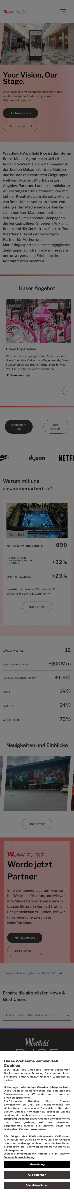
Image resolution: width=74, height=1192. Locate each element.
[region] (37, 1121)
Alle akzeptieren (37, 1185)
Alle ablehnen (37, 1175)
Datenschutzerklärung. (19, 1157)
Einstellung (36, 1164)
